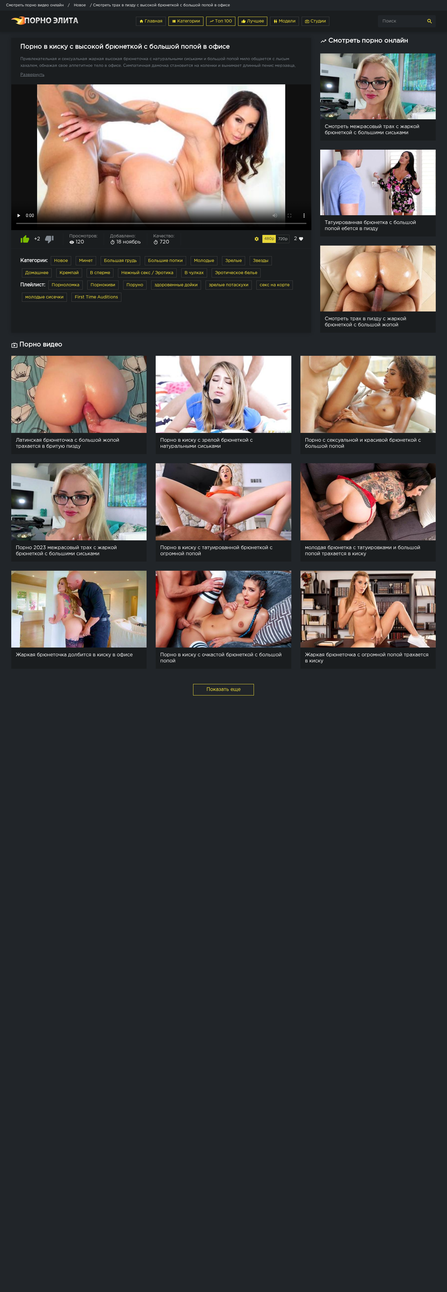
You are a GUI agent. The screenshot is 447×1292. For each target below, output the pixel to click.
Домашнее (36, 273)
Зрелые (233, 261)
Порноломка (65, 285)
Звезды (261, 261)
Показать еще (223, 689)
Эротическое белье (236, 273)
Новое (61, 261)
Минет (86, 261)
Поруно (134, 285)
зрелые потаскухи (228, 285)
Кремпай (69, 273)
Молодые (204, 261)
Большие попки (165, 261)
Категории (186, 21)
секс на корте (274, 285)
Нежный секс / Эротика (147, 273)
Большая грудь (120, 261)
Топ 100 (221, 21)
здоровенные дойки (176, 285)
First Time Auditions (96, 297)
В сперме (100, 273)
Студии (315, 21)
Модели (284, 21)
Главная (150, 21)
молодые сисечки (44, 297)
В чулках (194, 273)
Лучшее (252, 21)
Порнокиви (103, 285)
